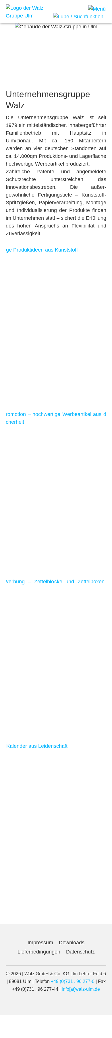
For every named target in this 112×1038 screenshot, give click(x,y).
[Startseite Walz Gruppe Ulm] (27, 11)
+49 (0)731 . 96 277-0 (72, 981)
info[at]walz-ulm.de (81, 989)
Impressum (40, 942)
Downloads (71, 942)
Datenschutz (80, 952)
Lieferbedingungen (39, 952)
